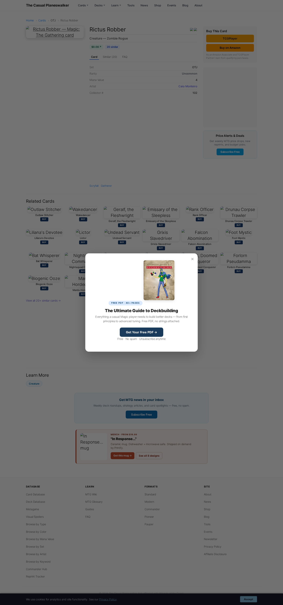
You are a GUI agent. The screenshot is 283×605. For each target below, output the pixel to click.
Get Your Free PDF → (141, 332)
